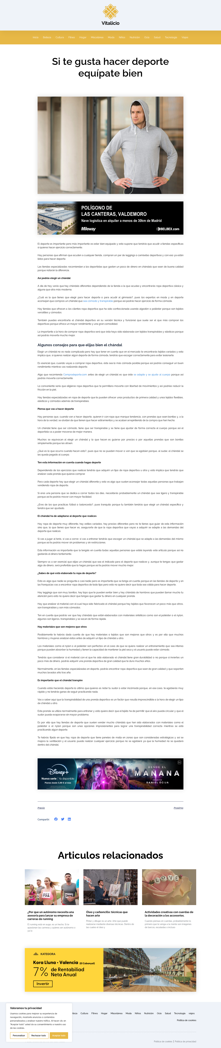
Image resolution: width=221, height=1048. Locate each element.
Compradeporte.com (75, 374)
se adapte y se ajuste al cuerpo (152, 374)
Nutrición (135, 37)
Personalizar (19, 1035)
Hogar (82, 37)
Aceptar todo (58, 1035)
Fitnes (71, 37)
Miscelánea (97, 37)
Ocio (146, 37)
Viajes (185, 37)
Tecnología (171, 37)
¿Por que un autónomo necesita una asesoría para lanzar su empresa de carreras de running (51, 915)
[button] (56, 819)
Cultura (60, 37)
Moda (111, 37)
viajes (192, 1013)
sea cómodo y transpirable (98, 301)
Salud (157, 37)
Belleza (47, 37)
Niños (122, 37)
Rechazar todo (38, 1035)
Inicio (35, 37)
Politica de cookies (186, 1020)
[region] (39, 1022)
